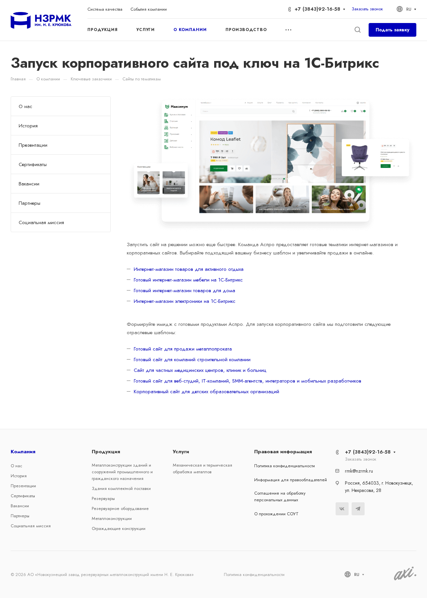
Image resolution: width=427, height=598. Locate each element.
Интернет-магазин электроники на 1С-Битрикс (185, 301)
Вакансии (29, 183)
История (28, 125)
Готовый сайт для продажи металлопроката (183, 349)
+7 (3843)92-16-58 (317, 9)
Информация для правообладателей (290, 480)
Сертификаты (33, 164)
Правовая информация (283, 451)
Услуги (181, 451)
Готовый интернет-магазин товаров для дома (184, 290)
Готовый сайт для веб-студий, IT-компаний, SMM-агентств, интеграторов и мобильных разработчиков (247, 381)
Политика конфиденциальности (284, 466)
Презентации (33, 145)
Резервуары (103, 498)
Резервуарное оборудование (120, 508)
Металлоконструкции (112, 518)
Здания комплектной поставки (121, 488)
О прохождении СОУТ (276, 514)
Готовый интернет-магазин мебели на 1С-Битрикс (188, 279)
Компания (23, 451)
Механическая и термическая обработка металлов (202, 468)
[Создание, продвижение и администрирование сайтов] (405, 579)
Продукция (106, 451)
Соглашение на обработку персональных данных (280, 496)
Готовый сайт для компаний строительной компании (192, 359)
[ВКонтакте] (342, 508)
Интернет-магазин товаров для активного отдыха (189, 269)
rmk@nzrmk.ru (359, 471)
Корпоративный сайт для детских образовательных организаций (206, 391)
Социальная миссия (41, 222)
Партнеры (29, 203)
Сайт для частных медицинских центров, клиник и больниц (200, 370)
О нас (25, 106)
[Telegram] (358, 508)
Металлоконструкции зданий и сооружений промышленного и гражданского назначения (122, 472)
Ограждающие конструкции (118, 528)
